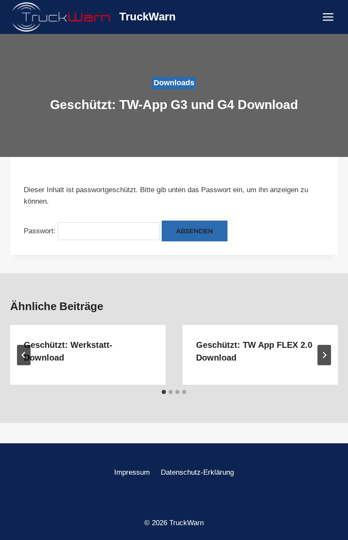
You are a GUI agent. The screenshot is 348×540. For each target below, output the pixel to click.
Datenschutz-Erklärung (197, 472)
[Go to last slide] (24, 355)
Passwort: (41, 231)
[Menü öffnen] (328, 16)
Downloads (174, 82)
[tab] (164, 392)
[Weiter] (324, 355)
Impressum (132, 472)
